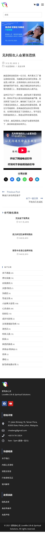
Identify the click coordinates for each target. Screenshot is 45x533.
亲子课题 (6, 273)
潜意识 (5, 328)
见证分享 (21, 66)
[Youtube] (10, 403)
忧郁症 (5, 313)
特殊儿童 (6, 334)
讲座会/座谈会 (8, 349)
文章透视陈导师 (9, 323)
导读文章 (6, 298)
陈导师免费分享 (9, 364)
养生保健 (6, 278)
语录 (4, 354)
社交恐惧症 (10, 66)
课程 (4, 359)
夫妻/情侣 (6, 288)
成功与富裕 (7, 318)
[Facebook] (4, 403)
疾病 (4, 339)
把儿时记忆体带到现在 (22, 234)
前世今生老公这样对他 (22, 250)
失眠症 (5, 293)
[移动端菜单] (41, 4)
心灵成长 (6, 308)
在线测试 (6, 283)
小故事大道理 (8, 303)
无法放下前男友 (23, 218)
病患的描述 (7, 344)
